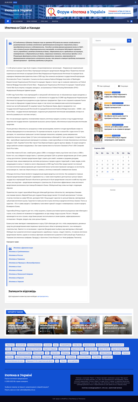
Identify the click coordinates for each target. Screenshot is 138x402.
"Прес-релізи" (124, 378)
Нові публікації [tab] (105, 86)
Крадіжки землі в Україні (34, 349)
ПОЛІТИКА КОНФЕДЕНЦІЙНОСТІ (91, 388)
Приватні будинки (106, 353)
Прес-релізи (32, 21)
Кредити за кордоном (50, 349)
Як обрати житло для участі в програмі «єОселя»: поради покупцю (84, 329)
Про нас (44, 21)
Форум (55, 21)
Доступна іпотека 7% (117, 345)
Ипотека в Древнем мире (23, 248)
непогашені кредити (84, 357)
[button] (128, 21)
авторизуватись (42, 296)
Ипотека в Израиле (16, 278)
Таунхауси (126, 353)
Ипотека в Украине (16, 281)
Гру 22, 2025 (46, 331)
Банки (55, 345)
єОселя (63, 361)
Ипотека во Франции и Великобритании (24, 263)
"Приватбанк (10, 345)
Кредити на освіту (91, 349)
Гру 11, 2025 (110, 331)
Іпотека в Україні (18, 10)
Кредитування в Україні (24, 353)
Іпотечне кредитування (34, 345)
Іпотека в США (21, 345)
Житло (8, 349)
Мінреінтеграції (38, 353)
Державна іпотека (89, 345)
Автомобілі (48, 345)
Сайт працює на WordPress (60, 398)
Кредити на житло (118, 103)
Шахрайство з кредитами (23, 357)
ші (57, 361)
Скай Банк (117, 353)
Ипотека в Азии (15, 266)
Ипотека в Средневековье (19, 251)
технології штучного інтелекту (14, 361)
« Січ (112, 179)
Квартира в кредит (18, 349)
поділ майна (96, 357)
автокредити (47, 357)
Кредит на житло (104, 349)
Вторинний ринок (65, 345)
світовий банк (107, 357)
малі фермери (71, 357)
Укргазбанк (9, 357)
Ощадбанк (75, 353)
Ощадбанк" (84, 353)
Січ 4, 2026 (13, 331)
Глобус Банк (77, 345)
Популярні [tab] (124, 86)
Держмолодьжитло (102, 345)
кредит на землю (59, 357)
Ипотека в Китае (15, 270)
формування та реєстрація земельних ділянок (40, 361)
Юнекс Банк (36, 357)
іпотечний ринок (73, 361)
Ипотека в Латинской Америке (21, 274)
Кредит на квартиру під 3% (120, 349)
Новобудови (65, 353)
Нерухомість (116, 92)
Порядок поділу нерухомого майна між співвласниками (19, 328)
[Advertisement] (112, 64)
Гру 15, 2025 (78, 331)
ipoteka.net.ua (112, 384)
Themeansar (81, 398)
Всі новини (18, 21)
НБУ (47, 353)
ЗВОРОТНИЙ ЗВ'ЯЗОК (115, 388)
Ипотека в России (16, 255)
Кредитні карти (10, 353)
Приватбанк (94, 353)
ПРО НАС (105, 388)
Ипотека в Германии (17, 259)
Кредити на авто (64, 349)
